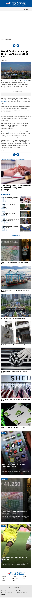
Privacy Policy (4, 590)
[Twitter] (18, 45)
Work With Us (19, 590)
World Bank (7, 81)
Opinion (24, 576)
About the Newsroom (6, 592)
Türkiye (4, 576)
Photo (13, 580)
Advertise (3, 594)
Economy (8, 39)
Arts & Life (15, 578)
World (3, 578)
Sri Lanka (25, 81)
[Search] (24, 9)
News (2, 39)
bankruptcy (4, 101)
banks (2, 150)
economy (6, 131)
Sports (23, 578)
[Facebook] (14, 45)
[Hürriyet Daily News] (16, 3)
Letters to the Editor (21, 592)
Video (3, 580)
